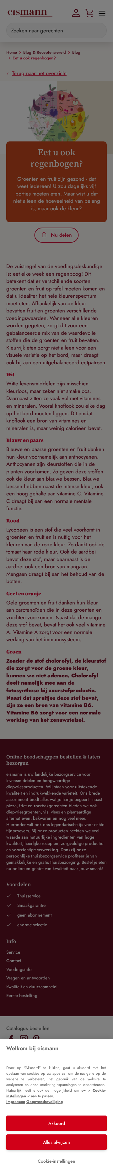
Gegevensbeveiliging (44, 1102)
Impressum (15, 1102)
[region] (56, 1106)
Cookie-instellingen (56, 1161)
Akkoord (56, 1123)
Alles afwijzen (56, 1142)
